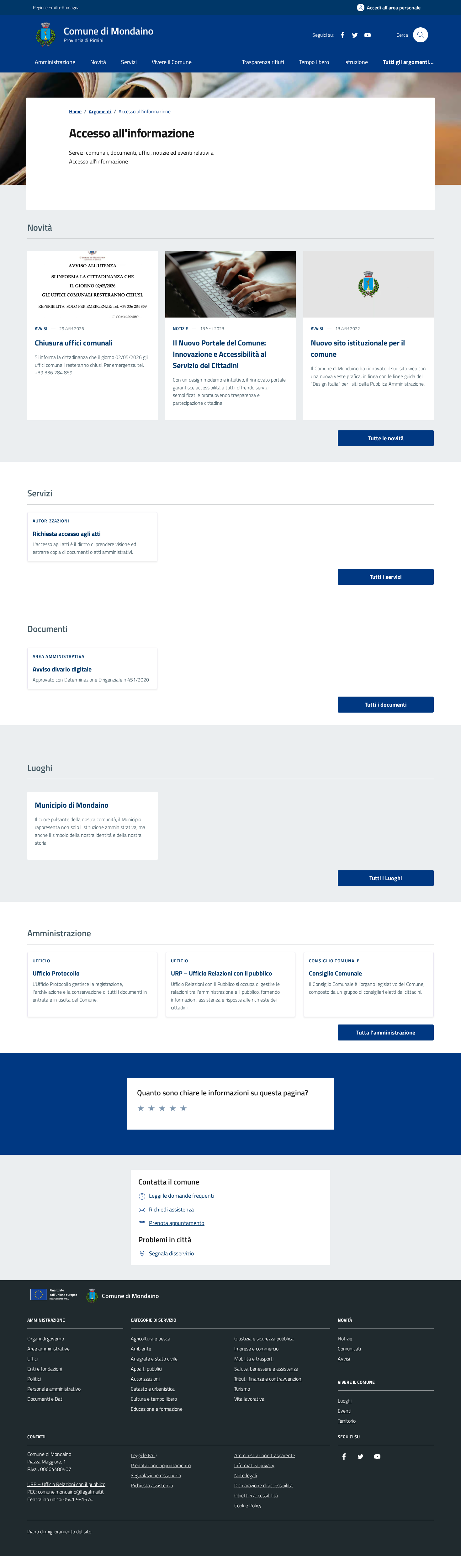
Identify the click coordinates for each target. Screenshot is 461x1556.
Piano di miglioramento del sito (59, 1531)
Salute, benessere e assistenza (266, 1368)
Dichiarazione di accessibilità (263, 1485)
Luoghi (345, 1400)
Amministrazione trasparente (264, 1455)
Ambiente (141, 1348)
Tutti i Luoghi (385, 878)
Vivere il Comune (172, 62)
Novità (98, 62)
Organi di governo (45, 1338)
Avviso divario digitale (62, 669)
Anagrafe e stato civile (154, 1358)
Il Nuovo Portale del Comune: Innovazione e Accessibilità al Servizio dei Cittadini (219, 354)
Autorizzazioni (51, 520)
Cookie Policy (248, 1505)
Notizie (345, 1338)
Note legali (245, 1475)
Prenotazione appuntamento (161, 1465)
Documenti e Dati (45, 1399)
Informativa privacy (254, 1465)
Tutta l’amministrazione (385, 1032)
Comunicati (349, 1348)
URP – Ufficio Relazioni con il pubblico (221, 973)
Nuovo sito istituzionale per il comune (358, 348)
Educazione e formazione (157, 1409)
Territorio (347, 1421)
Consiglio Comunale (335, 973)
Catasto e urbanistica (153, 1389)
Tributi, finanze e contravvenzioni (268, 1378)
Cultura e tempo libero (154, 1399)
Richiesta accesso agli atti (67, 534)
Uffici (32, 1358)
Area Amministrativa (58, 656)
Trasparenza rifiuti (263, 62)
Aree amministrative (48, 1348)
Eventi (344, 1410)
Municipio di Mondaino (72, 804)
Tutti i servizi (386, 577)
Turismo (242, 1389)
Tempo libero (314, 62)
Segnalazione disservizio (156, 1475)
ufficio (41, 960)
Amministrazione (55, 62)
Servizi (129, 62)
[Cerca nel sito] (420, 34)
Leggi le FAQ (144, 1455)
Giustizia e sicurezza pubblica (264, 1338)
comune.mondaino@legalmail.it (71, 1491)
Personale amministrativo (54, 1389)
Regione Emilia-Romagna (56, 7)
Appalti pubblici (146, 1368)
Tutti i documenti (386, 704)
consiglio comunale (334, 960)
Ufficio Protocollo (56, 973)
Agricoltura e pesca (150, 1338)
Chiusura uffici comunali (74, 342)
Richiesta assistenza (152, 1485)
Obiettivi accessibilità (256, 1495)
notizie (180, 328)
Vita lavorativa (249, 1399)
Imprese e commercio (256, 1348)
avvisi (41, 328)
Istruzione (356, 62)
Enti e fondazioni (44, 1368)
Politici (34, 1378)
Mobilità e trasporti (253, 1358)
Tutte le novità (386, 438)
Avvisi (344, 1358)
